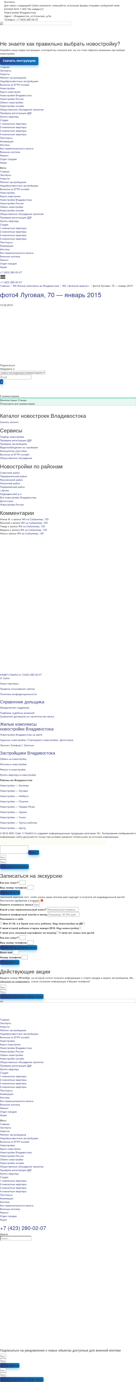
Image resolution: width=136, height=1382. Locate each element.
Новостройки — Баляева (14, 785)
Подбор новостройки (12, 436)
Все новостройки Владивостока (18, 497)
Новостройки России (12, 99)
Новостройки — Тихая (13, 817)
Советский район (10, 472)
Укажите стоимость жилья (16, 904)
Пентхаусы (6, 137)
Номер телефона (10, 957)
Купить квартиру (9, 116)
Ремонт (4, 155)
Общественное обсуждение (16, 458)
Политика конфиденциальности (18, 694)
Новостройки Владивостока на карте (21, 734)
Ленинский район (10, 483)
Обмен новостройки (11, 102)
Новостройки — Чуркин (13, 812)
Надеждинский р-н (10, 494)
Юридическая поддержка (14, 707)
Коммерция (6, 141)
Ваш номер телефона (13, 887)
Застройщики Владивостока (27, 753)
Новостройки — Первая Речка (17, 806)
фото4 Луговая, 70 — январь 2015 (50, 294)
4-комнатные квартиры (13, 134)
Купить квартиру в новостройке (18, 774)
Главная (5, 67)
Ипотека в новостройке (13, 764)
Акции (3, 162)
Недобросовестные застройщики (19, 81)
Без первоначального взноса (16, 148)
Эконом (4, 745)
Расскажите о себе (11, 919)
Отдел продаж (8, 159)
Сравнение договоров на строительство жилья (27, 716)
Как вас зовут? (9, 882)
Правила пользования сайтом (17, 688)
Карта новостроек (10, 91)
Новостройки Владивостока (16, 95)
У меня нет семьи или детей (76, 932)
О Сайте (5, 678)
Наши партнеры (9, 683)
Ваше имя (6, 952)
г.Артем (4, 490)
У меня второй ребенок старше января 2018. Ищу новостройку (39, 928)
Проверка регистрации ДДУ (16, 113)
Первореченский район (13, 476)
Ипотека (5, 145)
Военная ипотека (10, 152)
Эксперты (5, 70)
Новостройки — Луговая (14, 790)
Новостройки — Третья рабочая (18, 822)
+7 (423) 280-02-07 (11, 272)
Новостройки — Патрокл (14, 801)
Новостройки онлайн (12, 106)
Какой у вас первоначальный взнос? (23, 909)
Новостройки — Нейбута (14, 796)
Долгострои (6, 501)
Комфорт (16, 745)
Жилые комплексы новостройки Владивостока (26, 726)
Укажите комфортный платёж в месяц (23, 914)
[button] (68, 168)
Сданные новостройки (13, 740)
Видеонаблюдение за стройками (19, 447)
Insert (33, 852)
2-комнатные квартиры (13, 127)
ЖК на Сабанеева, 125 (35, 519)
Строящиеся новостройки (43, 740)
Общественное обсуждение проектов (21, 109)
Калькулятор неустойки (13, 451)
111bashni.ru (29, 833)
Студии (4, 120)
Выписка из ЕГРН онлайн (14, 84)
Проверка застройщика (13, 444)
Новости (5, 74)
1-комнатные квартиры (13, 123)
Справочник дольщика (22, 701)
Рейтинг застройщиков (13, 77)
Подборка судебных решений (17, 713)
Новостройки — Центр (13, 828)
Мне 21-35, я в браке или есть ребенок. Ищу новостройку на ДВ (43, 923)
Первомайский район (12, 487)
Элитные (29, 745)
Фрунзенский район (11, 479)
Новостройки (7, 88)
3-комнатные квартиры (13, 130)
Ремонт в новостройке (13, 769)
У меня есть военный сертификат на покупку (28, 932)
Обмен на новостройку (13, 759)
